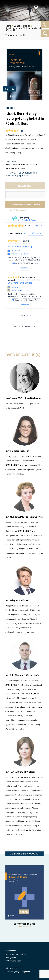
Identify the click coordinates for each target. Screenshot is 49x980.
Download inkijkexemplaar (25, 186)
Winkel (17, 25)
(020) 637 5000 (14, 968)
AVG (13, 172)
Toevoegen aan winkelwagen (25, 204)
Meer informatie (24, 926)
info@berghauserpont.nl (20, 971)
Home (8, 25)
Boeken (26, 25)
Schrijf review (34, 233)
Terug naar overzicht (15, 35)
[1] (35, 7)
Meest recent (14, 233)
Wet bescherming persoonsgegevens (21, 174)
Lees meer (10, 161)
